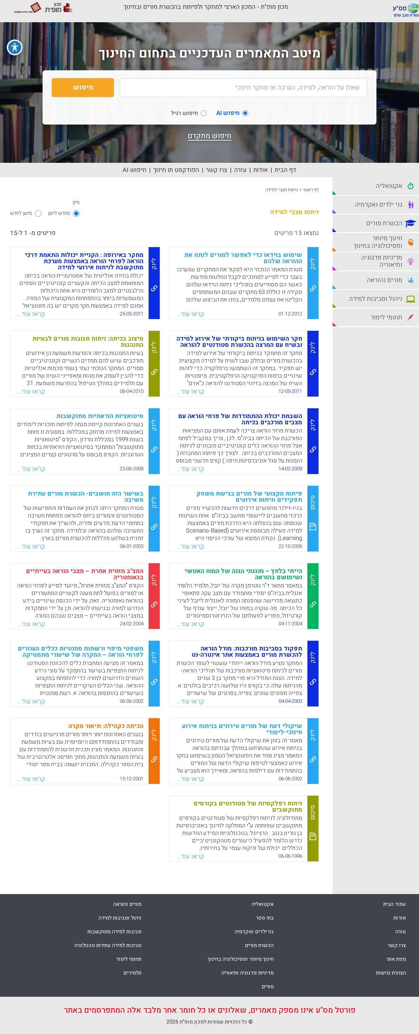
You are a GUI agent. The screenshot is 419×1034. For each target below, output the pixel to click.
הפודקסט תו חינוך (176, 170)
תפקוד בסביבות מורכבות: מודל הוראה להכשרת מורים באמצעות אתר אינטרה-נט (246, 651)
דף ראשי (311, 189)
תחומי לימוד (128, 959)
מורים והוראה (127, 904)
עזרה (240, 170)
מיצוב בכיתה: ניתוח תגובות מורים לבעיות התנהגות (87, 341)
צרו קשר (216, 170)
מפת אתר (396, 959)
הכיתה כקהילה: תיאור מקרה (105, 726)
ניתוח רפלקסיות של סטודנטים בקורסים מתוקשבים (247, 806)
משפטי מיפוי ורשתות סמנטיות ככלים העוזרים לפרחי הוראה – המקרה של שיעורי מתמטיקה (80, 651)
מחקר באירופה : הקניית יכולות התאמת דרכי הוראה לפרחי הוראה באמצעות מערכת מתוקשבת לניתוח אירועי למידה (84, 261)
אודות (260, 170)
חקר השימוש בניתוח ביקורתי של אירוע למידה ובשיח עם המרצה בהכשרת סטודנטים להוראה (239, 341)
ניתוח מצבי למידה (281, 189)
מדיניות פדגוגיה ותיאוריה (247, 973)
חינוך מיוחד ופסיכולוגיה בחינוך (241, 959)
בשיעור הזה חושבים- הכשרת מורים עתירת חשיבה (85, 496)
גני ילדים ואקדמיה (254, 932)
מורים (268, 987)
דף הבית (285, 170)
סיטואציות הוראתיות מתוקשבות (99, 416)
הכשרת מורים (259, 945)
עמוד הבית (394, 904)
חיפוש (83, 87)
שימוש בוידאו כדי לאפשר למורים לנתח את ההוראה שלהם (243, 258)
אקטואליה (263, 904)
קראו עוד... (190, 314)
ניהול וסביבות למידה (120, 918)
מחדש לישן (59, 213)
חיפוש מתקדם (209, 136)
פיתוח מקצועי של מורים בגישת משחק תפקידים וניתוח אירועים (249, 496)
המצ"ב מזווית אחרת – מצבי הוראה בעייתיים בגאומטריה (84, 574)
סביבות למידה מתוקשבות (114, 932)
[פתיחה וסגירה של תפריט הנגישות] (15, 47)
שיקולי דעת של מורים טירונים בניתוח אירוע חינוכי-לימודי (242, 729)
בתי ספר (265, 918)
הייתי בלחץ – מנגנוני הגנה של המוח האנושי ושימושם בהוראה (243, 574)
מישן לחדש (21, 213)
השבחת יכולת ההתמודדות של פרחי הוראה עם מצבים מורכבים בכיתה (240, 419)
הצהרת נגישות (391, 973)
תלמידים (132, 973)
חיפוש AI (134, 170)
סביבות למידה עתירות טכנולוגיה (107, 945)
